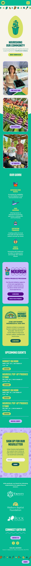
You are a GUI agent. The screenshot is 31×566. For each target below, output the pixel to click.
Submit (15, 464)
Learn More (15, 294)
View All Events (15, 421)
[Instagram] (17, 543)
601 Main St (18, 363)
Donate (26, 562)
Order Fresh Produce (15, 298)
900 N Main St (17, 379)
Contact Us (15, 538)
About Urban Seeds (15, 55)
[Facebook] (13, 543)
